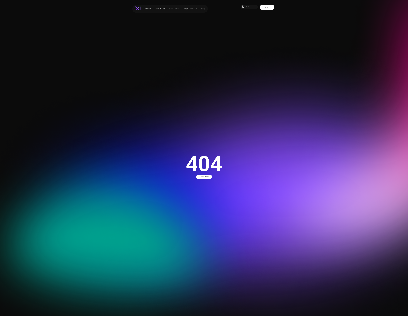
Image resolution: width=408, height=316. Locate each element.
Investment (160, 9)
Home (148, 9)
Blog (203, 9)
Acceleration (174, 9)
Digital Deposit (190, 9)
